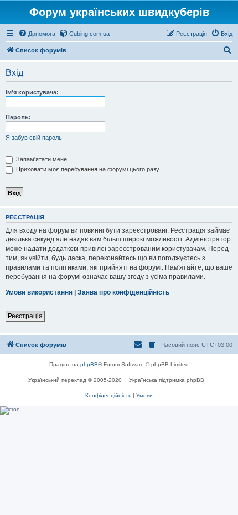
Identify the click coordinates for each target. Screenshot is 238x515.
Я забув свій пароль (34, 137)
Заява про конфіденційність (123, 292)
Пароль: (18, 117)
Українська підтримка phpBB (166, 380)
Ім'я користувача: (32, 92)
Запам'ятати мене (40, 159)
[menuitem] (36, 33)
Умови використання (39, 292)
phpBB (89, 364)
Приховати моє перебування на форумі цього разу (86, 169)
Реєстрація (25, 316)
